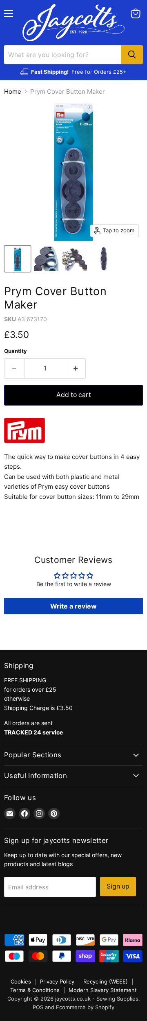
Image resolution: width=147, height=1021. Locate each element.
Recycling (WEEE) (105, 981)
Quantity (15, 351)
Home (12, 91)
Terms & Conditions (35, 990)
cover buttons (92, 457)
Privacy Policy (57, 981)
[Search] (132, 54)
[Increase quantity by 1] (76, 368)
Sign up (118, 886)
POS (38, 1007)
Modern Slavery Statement (103, 990)
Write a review (73, 606)
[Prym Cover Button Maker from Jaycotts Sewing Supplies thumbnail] (17, 259)
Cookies (21, 981)
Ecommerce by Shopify (85, 1007)
